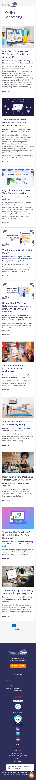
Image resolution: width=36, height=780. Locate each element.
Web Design (15, 377)
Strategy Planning (22, 599)
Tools (26, 318)
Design (20, 315)
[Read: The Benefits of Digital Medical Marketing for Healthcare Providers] (18, 107)
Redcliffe (9, 681)
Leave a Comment (9, 61)
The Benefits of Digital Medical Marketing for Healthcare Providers (14, 122)
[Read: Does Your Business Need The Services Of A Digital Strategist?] (18, 37)
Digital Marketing (24, 61)
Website (11, 261)
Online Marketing (17, 63)
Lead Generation (8, 259)
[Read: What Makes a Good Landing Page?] (18, 238)
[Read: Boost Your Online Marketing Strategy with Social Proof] (18, 462)
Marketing (6, 63)
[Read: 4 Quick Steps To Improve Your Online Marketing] (18, 178)
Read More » (6, 91)
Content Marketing (25, 597)
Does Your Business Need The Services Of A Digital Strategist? (15, 54)
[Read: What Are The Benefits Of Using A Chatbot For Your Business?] (18, 518)
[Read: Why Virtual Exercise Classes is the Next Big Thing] (18, 407)
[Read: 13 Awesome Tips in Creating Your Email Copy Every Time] (18, 576)
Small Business (7, 430)
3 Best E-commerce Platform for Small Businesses (13, 368)
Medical (5, 131)
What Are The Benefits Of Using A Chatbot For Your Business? (16, 535)
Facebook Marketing (25, 542)
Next (18, 629)
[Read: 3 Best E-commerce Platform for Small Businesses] (18, 351)
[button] (18, 681)
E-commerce (22, 375)
